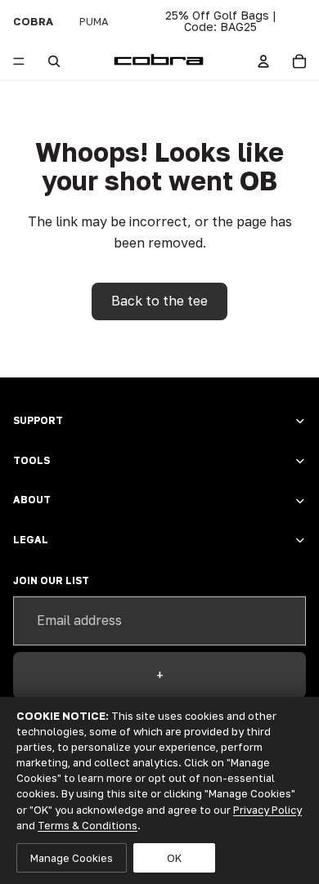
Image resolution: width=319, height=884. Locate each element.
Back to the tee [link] (159, 300)
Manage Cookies (71, 857)
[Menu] (19, 61)
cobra (33, 21)
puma (94, 21)
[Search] (54, 61)
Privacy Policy (267, 809)
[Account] (263, 61)
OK (174, 857)
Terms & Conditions (87, 825)
